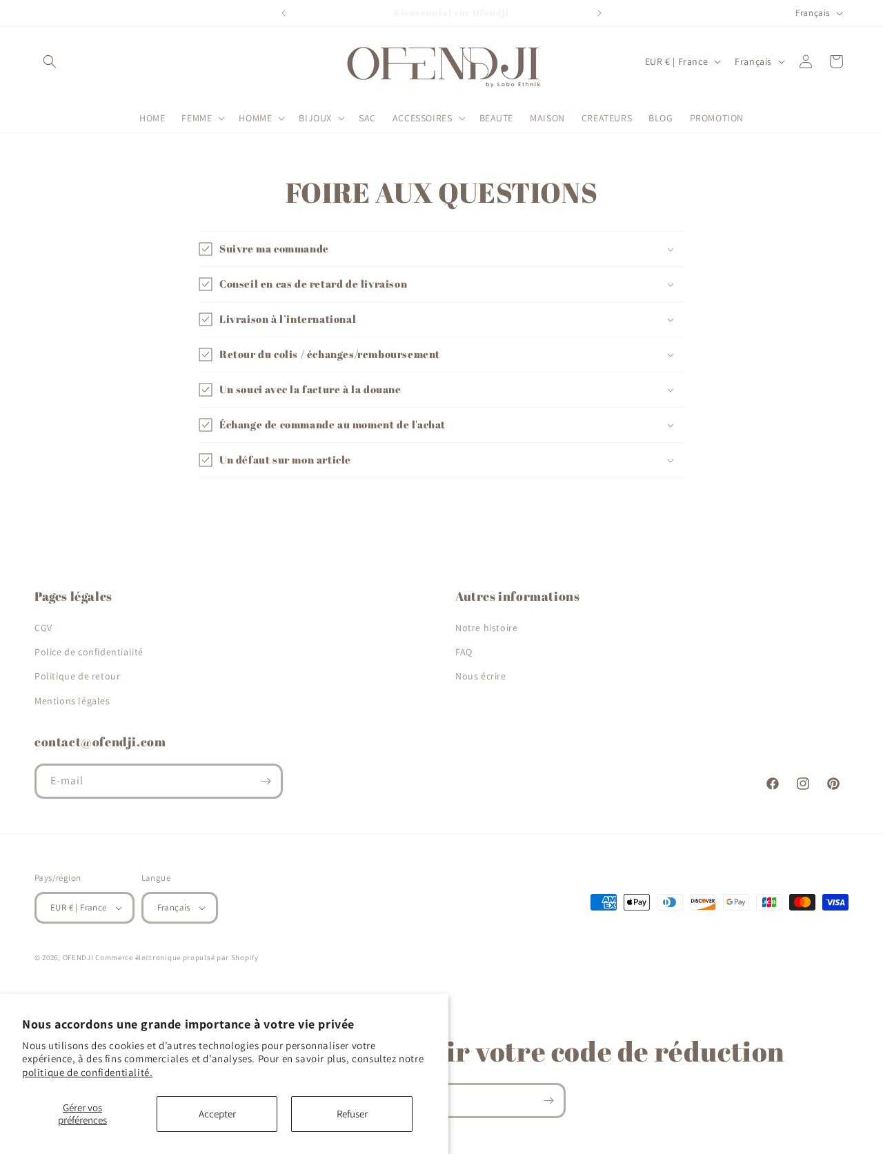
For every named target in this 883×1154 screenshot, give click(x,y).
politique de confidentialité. (87, 1072)
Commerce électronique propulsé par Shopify (176, 957)
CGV (43, 627)
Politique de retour (77, 676)
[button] (49, 61)
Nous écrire (480, 676)
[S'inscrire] (265, 781)
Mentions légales (72, 701)
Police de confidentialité (88, 652)
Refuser (352, 1113)
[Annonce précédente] (283, 13)
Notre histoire (486, 627)
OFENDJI (78, 957)
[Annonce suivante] (599, 13)
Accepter (217, 1113)
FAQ (464, 652)
